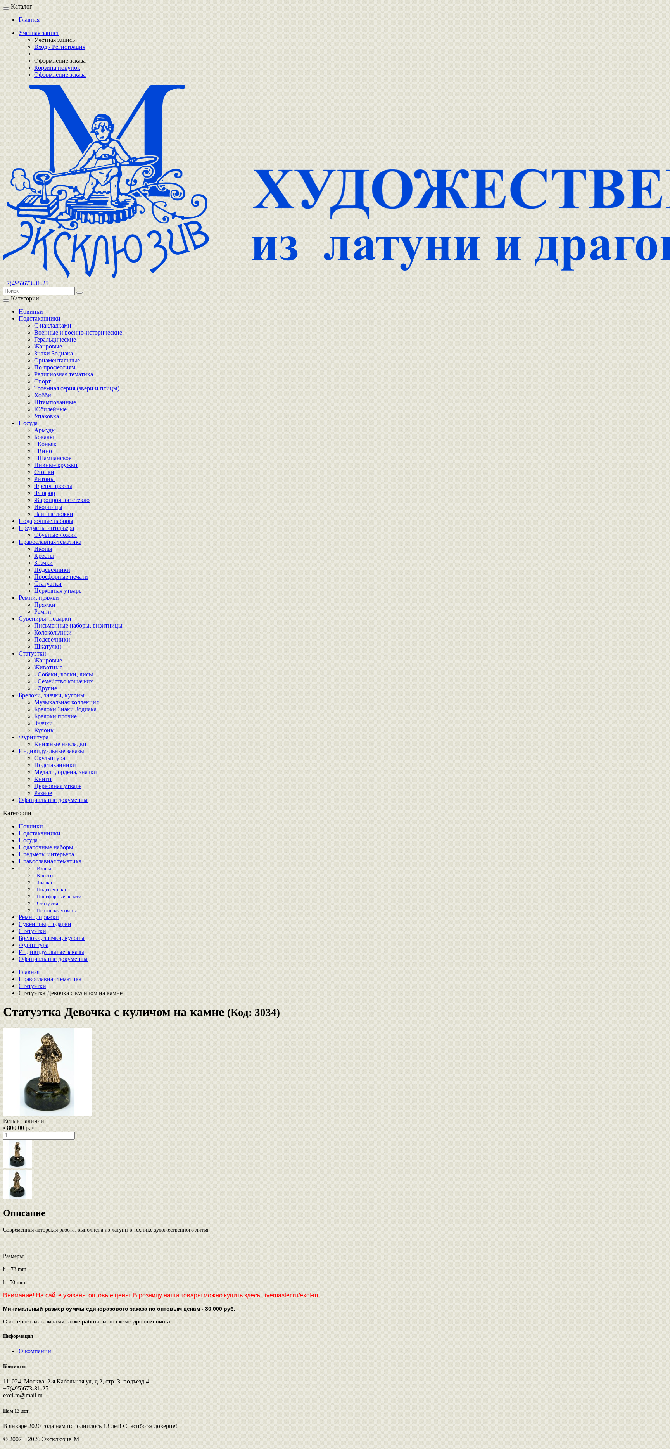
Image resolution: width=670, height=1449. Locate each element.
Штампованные (55, 402)
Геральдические (55, 339)
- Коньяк (45, 444)
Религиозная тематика (63, 374)
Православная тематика (50, 541)
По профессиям (54, 367)
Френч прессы (53, 486)
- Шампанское (52, 458)
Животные (48, 667)
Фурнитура (33, 737)
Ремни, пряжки (39, 597)
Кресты (44, 555)
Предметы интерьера (46, 527)
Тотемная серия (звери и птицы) (76, 388)
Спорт (42, 381)
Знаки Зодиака (53, 353)
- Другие (45, 688)
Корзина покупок (57, 67)
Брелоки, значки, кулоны (52, 695)
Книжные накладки (60, 744)
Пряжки (44, 604)
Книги (43, 779)
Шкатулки (47, 646)
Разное (43, 793)
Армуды (45, 430)
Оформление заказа (60, 74)
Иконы (43, 548)
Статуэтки (48, 583)
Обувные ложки (55, 534)
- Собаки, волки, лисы (63, 674)
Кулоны (44, 730)
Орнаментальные (57, 360)
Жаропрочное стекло (62, 500)
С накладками (52, 325)
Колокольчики (53, 632)
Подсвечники (52, 569)
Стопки (44, 472)
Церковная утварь (57, 590)
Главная (29, 19)
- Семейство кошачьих (63, 681)
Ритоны (44, 479)
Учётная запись (39, 32)
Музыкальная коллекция (66, 702)
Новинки (31, 311)
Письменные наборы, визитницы (78, 625)
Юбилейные (50, 409)
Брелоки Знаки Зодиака (65, 709)
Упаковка (46, 416)
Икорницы (48, 507)
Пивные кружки (56, 465)
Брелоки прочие (55, 716)
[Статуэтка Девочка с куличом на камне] (47, 1114)
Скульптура (49, 758)
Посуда (28, 423)
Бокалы (44, 437)
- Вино (43, 451)
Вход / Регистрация (59, 46)
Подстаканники (39, 318)
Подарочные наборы (46, 521)
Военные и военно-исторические (78, 332)
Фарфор (44, 493)
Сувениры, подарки (45, 618)
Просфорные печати (61, 576)
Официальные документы (53, 800)
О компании (35, 1351)
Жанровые (48, 346)
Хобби (42, 395)
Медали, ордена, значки (65, 772)
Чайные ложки (53, 514)
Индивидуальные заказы (51, 751)
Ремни (42, 611)
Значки (43, 562)
